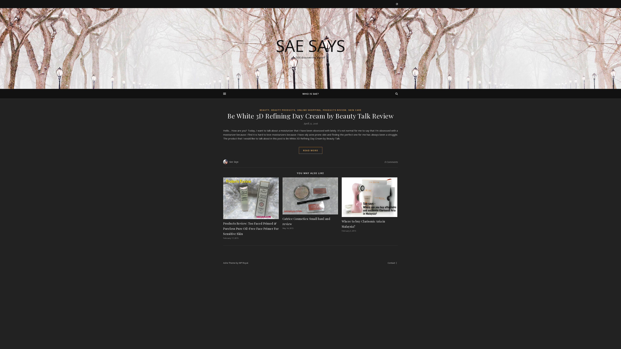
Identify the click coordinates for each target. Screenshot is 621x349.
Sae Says (310, 45)
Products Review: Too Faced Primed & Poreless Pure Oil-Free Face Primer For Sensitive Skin (251, 229)
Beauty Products (283, 110)
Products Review (334, 110)
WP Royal (243, 262)
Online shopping (309, 110)
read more (310, 150)
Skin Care (354, 110)
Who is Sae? (310, 93)
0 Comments (391, 162)
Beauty (264, 110)
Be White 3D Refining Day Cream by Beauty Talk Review (310, 115)
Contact (391, 262)
